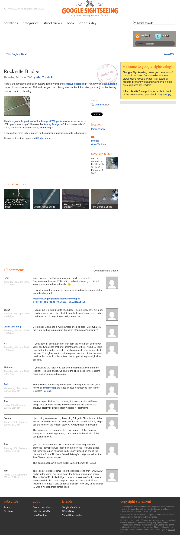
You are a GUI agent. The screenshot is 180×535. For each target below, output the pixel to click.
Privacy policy (151, 517)
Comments (100, 105)
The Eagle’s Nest (16, 54)
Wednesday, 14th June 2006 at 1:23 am (15, 389)
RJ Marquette (43, 138)
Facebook (150, 43)
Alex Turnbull (44, 77)
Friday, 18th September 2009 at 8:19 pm (15, 476)
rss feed (145, 35)
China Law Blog (12, 326)
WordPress (151, 511)
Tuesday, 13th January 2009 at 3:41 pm (15, 423)
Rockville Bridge (74, 83)
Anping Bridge (51, 124)
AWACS (169, 54)
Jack (6, 384)
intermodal (49, 387)
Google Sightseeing (86, 8)
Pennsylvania (98, 129)
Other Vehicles (98, 144)
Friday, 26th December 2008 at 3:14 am (15, 406)
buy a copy (164, 94)
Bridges (95, 141)
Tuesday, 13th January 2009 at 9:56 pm (15, 449)
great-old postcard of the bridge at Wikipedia (38, 121)
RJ (5, 343)
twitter (165, 35)
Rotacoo (168, 509)
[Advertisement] (45, 63)
